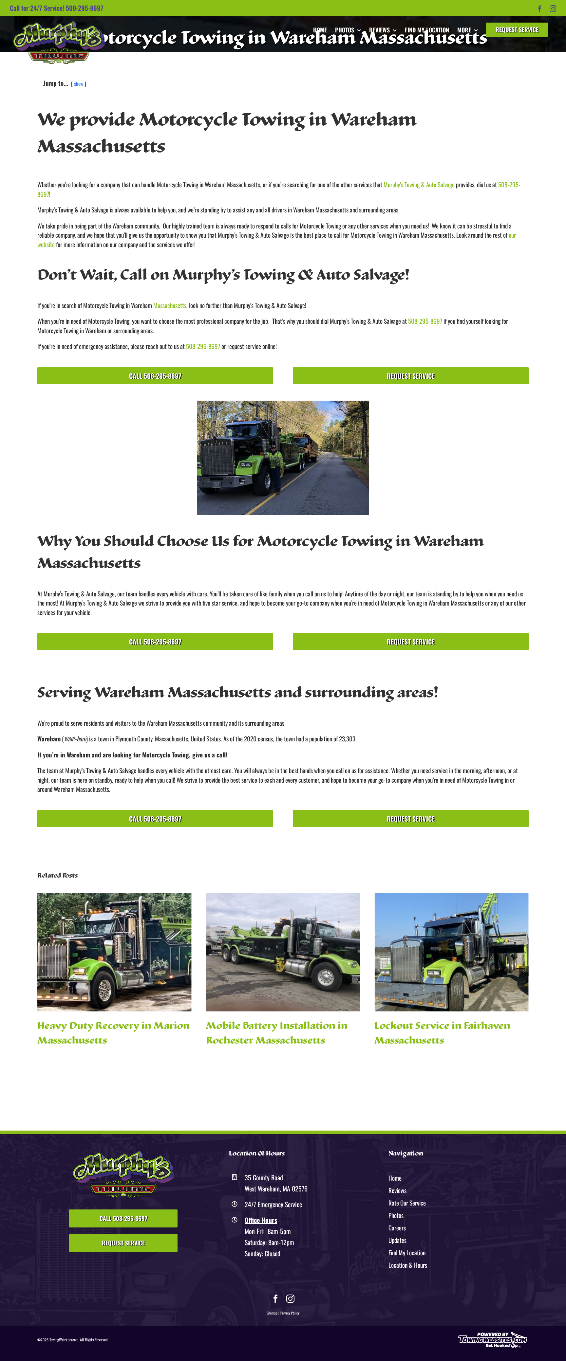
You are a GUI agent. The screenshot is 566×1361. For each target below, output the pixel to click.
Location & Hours (407, 1264)
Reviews (397, 1190)
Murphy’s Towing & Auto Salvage (419, 184)
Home (395, 1177)
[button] (42, 971)
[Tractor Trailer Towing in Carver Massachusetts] (451, 952)
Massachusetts (169, 305)
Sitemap (272, 1313)
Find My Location (406, 1252)
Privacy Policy (289, 1313)
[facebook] (276, 1299)
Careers (397, 1227)
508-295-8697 (85, 8)
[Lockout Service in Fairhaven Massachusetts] (283, 952)
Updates (397, 1239)
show (78, 83)
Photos (396, 1215)
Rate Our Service (407, 1202)
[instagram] (290, 1299)
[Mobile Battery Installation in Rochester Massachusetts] (114, 952)
